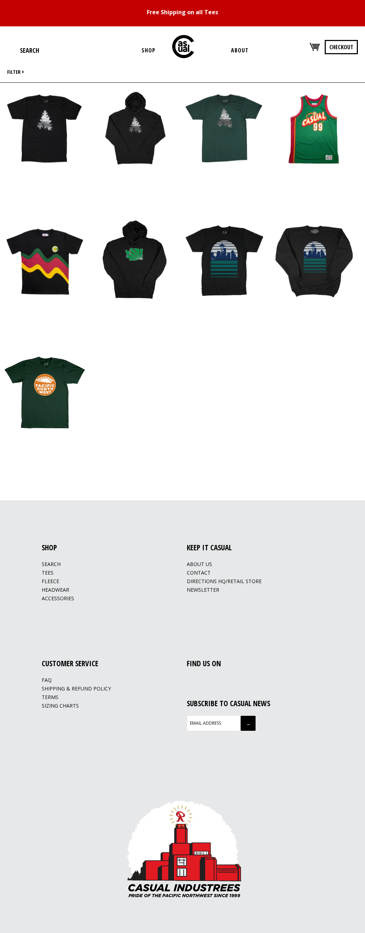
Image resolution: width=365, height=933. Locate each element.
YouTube (208, 680)
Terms (50, 697)
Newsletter (203, 589)
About (239, 50)
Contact (199, 572)
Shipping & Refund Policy (76, 688)
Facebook (191, 680)
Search (51, 564)
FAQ (47, 680)
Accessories (58, 598)
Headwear (55, 589)
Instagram (200, 680)
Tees (47, 572)
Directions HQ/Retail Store (224, 581)
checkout (341, 47)
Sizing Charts (60, 705)
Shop (148, 50)
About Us (199, 564)
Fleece (50, 581)
